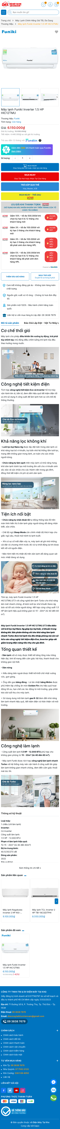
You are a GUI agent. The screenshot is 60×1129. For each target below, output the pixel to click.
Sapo (36, 1126)
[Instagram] (22, 1090)
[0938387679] (53, 1098)
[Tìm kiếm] (10, 12)
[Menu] (3, 12)
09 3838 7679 (19, 1012)
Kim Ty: (13, 1065)
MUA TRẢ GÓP (45, 276)
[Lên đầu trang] (56, 1122)
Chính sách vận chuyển (14, 1047)
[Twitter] (10, 1090)
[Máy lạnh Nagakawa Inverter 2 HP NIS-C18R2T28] (15, 893)
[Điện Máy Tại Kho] (11, 4)
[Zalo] (53, 1090)
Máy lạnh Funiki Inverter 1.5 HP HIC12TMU (14, 966)
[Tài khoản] (50, 4)
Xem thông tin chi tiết (29, 868)
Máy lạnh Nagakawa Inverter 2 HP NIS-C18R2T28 (12, 911)
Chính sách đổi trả (11, 1039)
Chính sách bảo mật (12, 1054)
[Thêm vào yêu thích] (56, 31)
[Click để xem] (30, 58)
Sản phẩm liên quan (12, 875)
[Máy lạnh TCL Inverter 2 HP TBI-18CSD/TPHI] (45, 893)
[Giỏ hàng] (56, 4)
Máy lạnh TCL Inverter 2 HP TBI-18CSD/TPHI (43, 911)
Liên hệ (6, 1077)
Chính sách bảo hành (13, 1035)
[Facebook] (3, 1090)
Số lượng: (5, 158)
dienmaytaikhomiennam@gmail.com (26, 1016)
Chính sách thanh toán (13, 1043)
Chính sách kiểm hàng (13, 1050)
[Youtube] (16, 1090)
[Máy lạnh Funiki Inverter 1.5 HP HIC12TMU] (15, 948)
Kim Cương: (16, 1073)
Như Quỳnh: (16, 1069)
